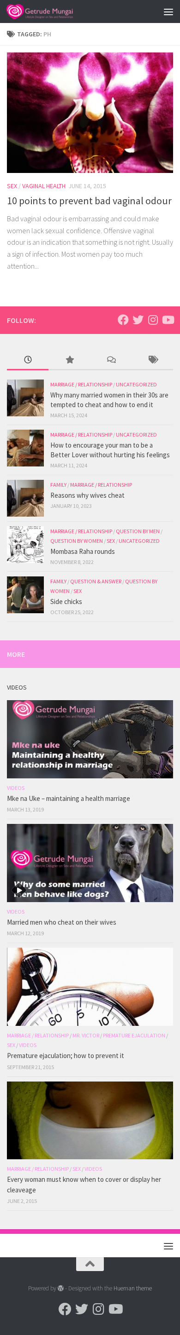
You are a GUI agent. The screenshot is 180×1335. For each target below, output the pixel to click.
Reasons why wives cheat (87, 495)
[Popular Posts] (69, 360)
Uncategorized (136, 384)
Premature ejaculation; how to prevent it (65, 1055)
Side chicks (66, 601)
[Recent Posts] (27, 360)
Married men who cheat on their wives (61, 922)
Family (58, 484)
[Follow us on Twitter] (138, 319)
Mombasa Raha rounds (82, 551)
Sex (12, 186)
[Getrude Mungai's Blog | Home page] (50, 11)
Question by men (138, 531)
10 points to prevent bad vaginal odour (89, 200)
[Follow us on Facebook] (123, 319)
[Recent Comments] (111, 360)
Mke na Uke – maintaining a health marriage (68, 798)
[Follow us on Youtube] (167, 319)
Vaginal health (44, 186)
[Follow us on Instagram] (152, 319)
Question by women (76, 540)
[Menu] (168, 11)
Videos (15, 787)
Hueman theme (133, 1288)
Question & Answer (95, 581)
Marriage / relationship (81, 384)
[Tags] (152, 360)
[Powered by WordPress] (61, 1288)
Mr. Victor (85, 1035)
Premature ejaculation (134, 1035)
